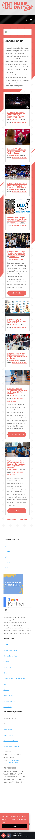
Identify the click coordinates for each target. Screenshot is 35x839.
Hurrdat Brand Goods (11, 741)
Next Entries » (25, 520)
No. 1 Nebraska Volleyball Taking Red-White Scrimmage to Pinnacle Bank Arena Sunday (16, 115)
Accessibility (8, 707)
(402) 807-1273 (13, 763)
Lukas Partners (8, 729)
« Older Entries (10, 520)
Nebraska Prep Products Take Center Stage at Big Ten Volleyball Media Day (16, 253)
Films (5, 673)
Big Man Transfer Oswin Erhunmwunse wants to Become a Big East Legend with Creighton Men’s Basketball (16, 464)
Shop (5, 684)
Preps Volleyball (18, 260)
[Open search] (27, 19)
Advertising (7, 667)
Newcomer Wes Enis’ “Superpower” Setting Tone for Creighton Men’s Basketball (17, 391)
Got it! (14, 826)
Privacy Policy (8, 695)
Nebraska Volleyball (19, 122)
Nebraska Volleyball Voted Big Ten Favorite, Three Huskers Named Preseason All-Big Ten (17, 356)
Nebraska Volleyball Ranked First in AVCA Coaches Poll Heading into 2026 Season (17, 185)
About (6, 645)
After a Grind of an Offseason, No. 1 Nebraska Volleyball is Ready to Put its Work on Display (17, 151)
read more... (15, 293)
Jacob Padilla (14, 120)
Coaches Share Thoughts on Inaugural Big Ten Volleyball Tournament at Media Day (17, 219)
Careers (6, 690)
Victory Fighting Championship (14, 678)
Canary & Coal (8, 735)
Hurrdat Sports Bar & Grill (12, 746)
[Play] (3, 835)
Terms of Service (9, 701)
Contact (6, 661)
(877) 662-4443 (15, 760)
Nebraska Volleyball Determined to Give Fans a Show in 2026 (16, 321)
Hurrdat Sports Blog (10, 656)
